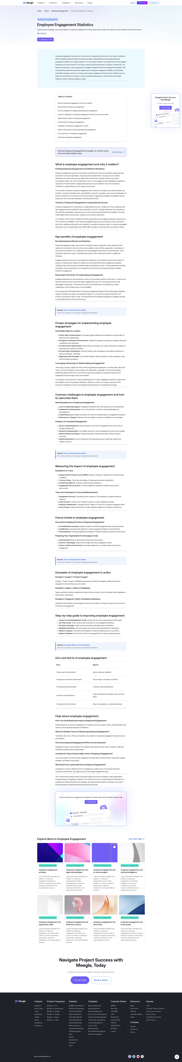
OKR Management (75, 1031)
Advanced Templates (95, 1034)
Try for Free (91, 802)
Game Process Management (97, 1014)
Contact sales (165, 108)
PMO (70, 1034)
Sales (71, 1045)
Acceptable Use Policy (153, 1017)
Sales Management (75, 1017)
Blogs (132, 1005)
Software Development (76, 1008)
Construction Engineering (96, 1020)
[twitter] (142, 1057)
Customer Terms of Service (155, 1008)
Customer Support (136, 1014)
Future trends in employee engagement (71, 122)
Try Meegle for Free (45, 39)
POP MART (114, 1011)
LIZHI (112, 1014)
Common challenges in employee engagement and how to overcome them (83, 114)
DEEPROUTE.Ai (115, 1025)
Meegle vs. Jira (52, 1005)
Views (37, 1011)
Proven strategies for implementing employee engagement (77, 111)
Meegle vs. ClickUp (53, 1011)
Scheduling (38, 1023)
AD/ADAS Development (76, 1005)
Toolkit (37, 1017)
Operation (72, 1042)
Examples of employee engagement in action (73, 126)
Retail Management (75, 1020)
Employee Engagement (60, 11)
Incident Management (76, 1028)
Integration (38, 1025)
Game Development (75, 1011)
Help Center (134, 1008)
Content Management (95, 1023)
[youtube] (138, 1057)
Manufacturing (93, 1028)
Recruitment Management (96, 1031)
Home (39, 11)
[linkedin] (133, 1057)
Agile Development (75, 1014)
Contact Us (154, 3)
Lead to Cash (92, 1025)
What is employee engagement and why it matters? (75, 103)
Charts (37, 1020)
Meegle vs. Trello (52, 1020)
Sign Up (132, 1026)
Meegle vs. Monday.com (55, 1008)
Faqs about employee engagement (70, 137)
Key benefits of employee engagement (71, 107)
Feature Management (95, 1011)
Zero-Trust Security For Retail (75, 310)
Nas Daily (114, 1008)
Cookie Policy (150, 1020)
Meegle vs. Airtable (53, 1014)
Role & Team (39, 1008)
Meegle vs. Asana (53, 1017)
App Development (94, 1008)
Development (73, 1040)
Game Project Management (97, 1017)
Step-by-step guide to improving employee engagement (77, 130)
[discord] (129, 1057)
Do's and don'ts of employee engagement (72, 133)
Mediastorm (115, 1017)
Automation (38, 1014)
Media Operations (75, 1025)
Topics (46, 11)
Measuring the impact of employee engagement (74, 118)
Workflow (38, 1005)
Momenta (114, 1028)
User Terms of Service (153, 1011)
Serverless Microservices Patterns (76, 645)
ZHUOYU (114, 1023)
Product (71, 1037)
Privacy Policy (150, 1014)
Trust (148, 1005)
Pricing (90, 3)
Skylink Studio (115, 1020)
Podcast (133, 1011)
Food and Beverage (75, 1023)
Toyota (113, 1031)
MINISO (113, 1005)
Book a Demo (101, 980)
